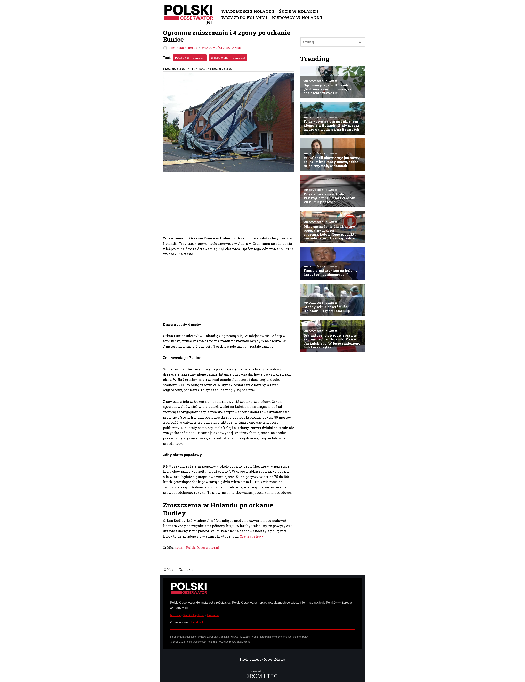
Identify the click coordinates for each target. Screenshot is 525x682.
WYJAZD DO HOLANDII (244, 17)
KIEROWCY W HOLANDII (297, 17)
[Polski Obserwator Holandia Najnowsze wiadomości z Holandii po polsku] (188, 14)
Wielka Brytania (193, 615)
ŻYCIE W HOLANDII (298, 11)
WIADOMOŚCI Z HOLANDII (247, 11)
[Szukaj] (360, 42)
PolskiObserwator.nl (202, 547)
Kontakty (186, 569)
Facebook (197, 622)
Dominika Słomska (183, 48)
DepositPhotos (274, 660)
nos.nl (180, 547)
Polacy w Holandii (190, 57)
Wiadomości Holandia (228, 57)
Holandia (213, 615)
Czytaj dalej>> (251, 536)
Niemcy (175, 615)
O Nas (168, 569)
